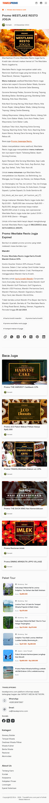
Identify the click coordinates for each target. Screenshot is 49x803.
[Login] (41, 3)
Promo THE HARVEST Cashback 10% (21, 387)
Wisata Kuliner (8, 746)
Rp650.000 (23, 594)
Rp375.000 (23, 611)
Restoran (6, 753)
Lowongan (6, 784)
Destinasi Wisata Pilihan (12, 742)
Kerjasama (6, 778)
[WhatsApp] (12, 337)
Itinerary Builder (8, 735)
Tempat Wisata (8, 739)
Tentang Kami (8, 771)
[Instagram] (13, 720)
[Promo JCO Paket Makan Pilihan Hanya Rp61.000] (24, 411)
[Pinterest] (37, 337)
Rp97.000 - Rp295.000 (28, 644)
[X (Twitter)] (31, 337)
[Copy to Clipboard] (5, 337)
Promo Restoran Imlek (14, 548)
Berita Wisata (7, 749)
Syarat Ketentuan (9, 788)
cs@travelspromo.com (18, 711)
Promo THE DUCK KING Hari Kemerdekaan (23, 508)
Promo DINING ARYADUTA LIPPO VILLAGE (23, 561)
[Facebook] (24, 337)
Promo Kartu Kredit (34, 318)
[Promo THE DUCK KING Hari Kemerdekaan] (24, 493)
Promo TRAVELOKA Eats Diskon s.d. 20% (22, 469)
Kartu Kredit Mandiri (12, 318)
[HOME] (3, 10)
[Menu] (46, 3)
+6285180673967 (16, 702)
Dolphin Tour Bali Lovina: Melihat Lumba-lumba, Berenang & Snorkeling (29, 640)
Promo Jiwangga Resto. (21, 141)
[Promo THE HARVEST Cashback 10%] (24, 372)
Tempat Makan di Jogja (13, 328)
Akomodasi (6, 756)
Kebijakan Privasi (9, 781)
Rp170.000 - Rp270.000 (28, 627)
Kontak (5, 774)
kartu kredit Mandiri (24, 278)
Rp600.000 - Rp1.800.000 (29, 661)
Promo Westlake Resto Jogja (15, 323)
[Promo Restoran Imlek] (24, 533)
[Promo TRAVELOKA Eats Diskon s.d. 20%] (24, 454)
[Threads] (18, 337)
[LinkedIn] (44, 337)
